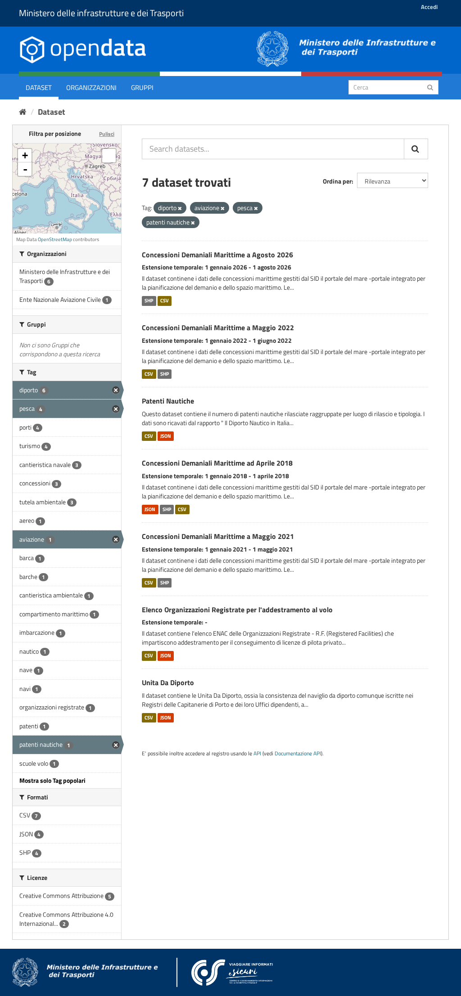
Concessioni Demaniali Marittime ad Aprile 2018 (217, 463)
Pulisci (106, 134)
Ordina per (337, 181)
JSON (165, 436)
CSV (164, 300)
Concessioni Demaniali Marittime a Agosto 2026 (217, 254)
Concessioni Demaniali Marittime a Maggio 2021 (218, 536)
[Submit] (430, 86)
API (257, 753)
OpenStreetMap (55, 239)
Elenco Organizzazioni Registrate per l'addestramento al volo (237, 609)
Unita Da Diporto (168, 682)
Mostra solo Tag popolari (52, 780)
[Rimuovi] (180, 208)
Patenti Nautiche (168, 400)
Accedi (429, 6)
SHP (149, 300)
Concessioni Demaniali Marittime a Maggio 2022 (218, 327)
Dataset (39, 87)
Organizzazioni (91, 87)
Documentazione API (298, 753)
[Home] (23, 112)
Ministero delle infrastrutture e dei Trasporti (101, 13)
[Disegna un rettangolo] (109, 155)
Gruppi (142, 87)
